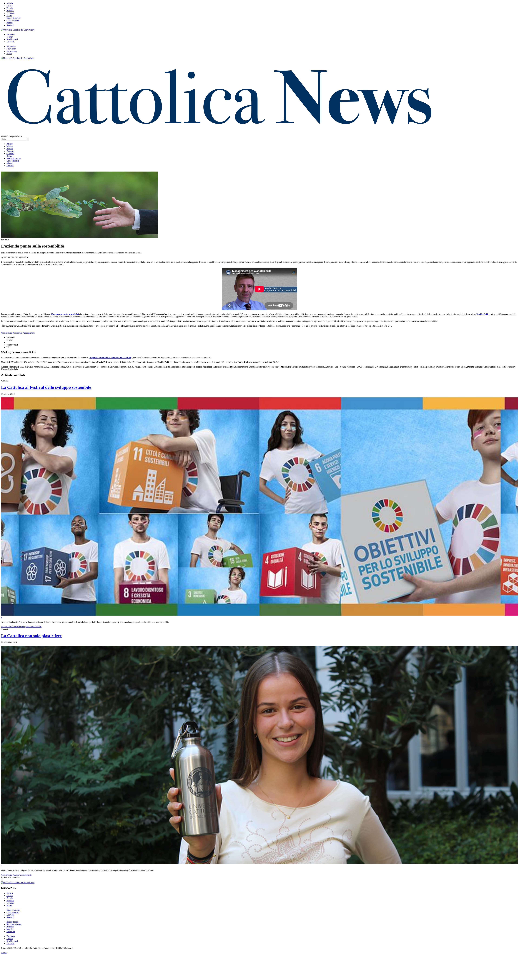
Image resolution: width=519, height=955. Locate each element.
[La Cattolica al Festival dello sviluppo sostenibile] (259, 615)
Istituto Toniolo (12, 922)
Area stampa (11, 51)
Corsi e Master (12, 20)
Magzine (10, 929)
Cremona (10, 13)
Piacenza (10, 10)
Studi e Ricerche (13, 18)
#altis (39, 626)
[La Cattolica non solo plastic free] (259, 863)
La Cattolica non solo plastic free (31, 635)
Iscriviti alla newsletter (10, 877)
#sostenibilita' (7, 626)
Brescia (9, 8)
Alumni (9, 23)
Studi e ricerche (13, 910)
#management (28, 333)
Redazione (11, 46)
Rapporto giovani (13, 924)
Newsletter (11, 49)
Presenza (10, 927)
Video (9, 53)
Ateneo (9, 3)
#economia (17, 333)
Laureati (10, 915)
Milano (9, 6)
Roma (9, 15)
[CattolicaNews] (219, 129)
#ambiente (27, 875)
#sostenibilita (6, 333)
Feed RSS (10, 931)
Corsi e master (12, 912)
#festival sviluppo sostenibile (25, 626)
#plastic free (18, 875)
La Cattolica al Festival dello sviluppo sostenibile (46, 387)
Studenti (10, 25)
